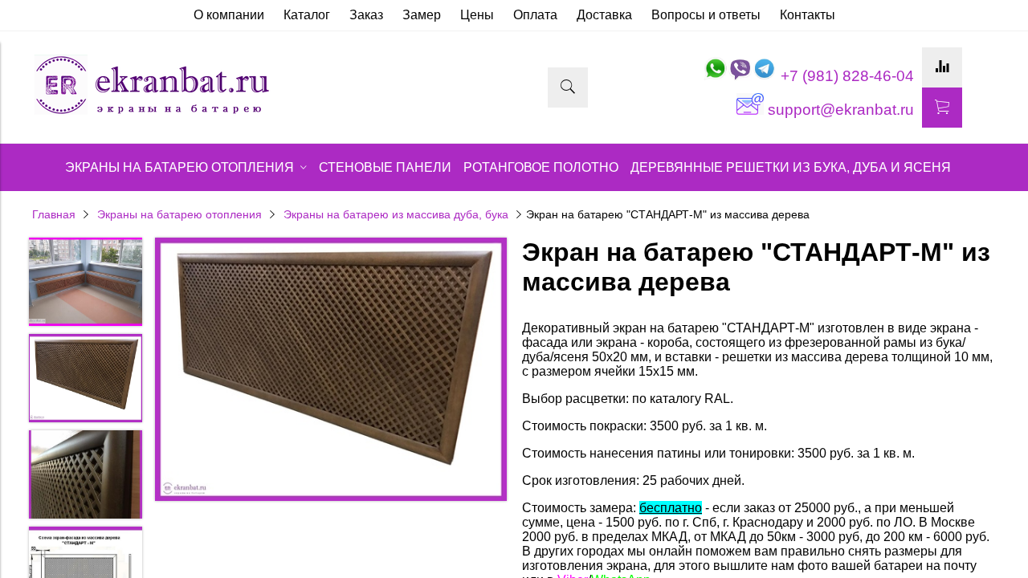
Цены (477, 15)
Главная (53, 214)
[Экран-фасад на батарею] (331, 371)
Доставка (604, 15)
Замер (421, 15)
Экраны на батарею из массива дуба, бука (396, 214)
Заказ (366, 15)
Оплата (535, 15)
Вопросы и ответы (706, 15)
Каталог (307, 15)
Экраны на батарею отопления (179, 214)
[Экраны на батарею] (152, 113)
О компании (229, 15)
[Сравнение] (942, 67)
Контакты (807, 15)
